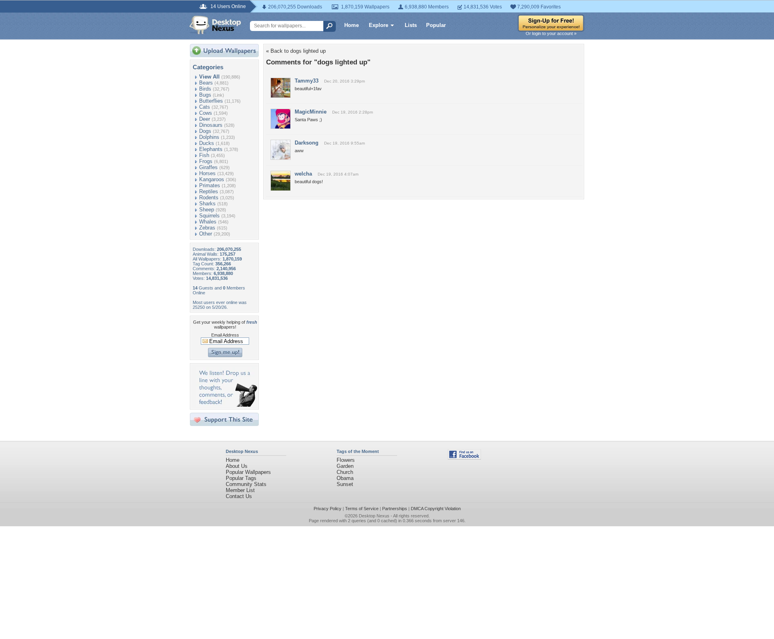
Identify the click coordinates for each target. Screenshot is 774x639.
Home (351, 25)
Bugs (205, 95)
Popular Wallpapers (248, 472)
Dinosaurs (211, 125)
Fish (204, 155)
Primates (209, 185)
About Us (237, 466)
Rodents (208, 197)
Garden (345, 466)
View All (209, 77)
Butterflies (211, 101)
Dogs (205, 131)
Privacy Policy (327, 508)
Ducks (206, 143)
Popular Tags (241, 478)
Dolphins (209, 137)
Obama (345, 478)
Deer (204, 119)
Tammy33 (306, 81)
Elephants (211, 149)
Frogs (205, 161)
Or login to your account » (551, 33)
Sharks (207, 204)
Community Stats (246, 484)
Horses (207, 173)
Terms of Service (362, 508)
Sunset (345, 484)
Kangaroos (211, 179)
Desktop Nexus (374, 515)
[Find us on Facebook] (464, 458)
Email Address (225, 335)
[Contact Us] (226, 405)
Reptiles (208, 191)
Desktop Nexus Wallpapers (215, 25)
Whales (207, 222)
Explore (378, 25)
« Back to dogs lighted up (296, 51)
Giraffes (208, 167)
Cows (205, 113)
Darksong (306, 143)
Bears (206, 83)
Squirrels (209, 216)
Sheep (206, 210)
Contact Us (239, 496)
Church (345, 472)
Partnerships (394, 508)
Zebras (207, 228)
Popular (436, 25)
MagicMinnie (311, 112)
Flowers (346, 460)
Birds (205, 89)
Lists (411, 25)
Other (205, 234)
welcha (303, 174)
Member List (240, 490)
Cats (204, 107)
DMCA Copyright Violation (436, 508)
